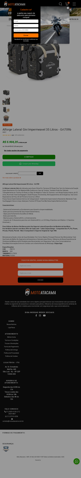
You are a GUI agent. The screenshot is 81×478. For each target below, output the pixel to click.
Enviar (26, 35)
